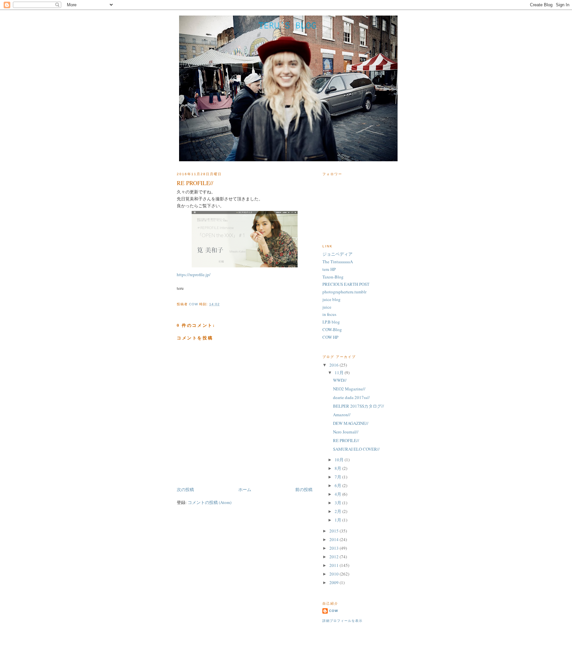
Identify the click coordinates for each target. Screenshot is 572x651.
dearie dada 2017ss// (351, 397)
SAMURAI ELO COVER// (356, 449)
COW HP (330, 337)
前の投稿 (303, 489)
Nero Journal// (345, 432)
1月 (338, 520)
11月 (340, 373)
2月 (338, 511)
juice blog (331, 299)
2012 (334, 557)
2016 (334, 365)
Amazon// (342, 415)
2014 (334, 539)
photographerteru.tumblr (344, 292)
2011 (334, 565)
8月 (338, 468)
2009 (334, 582)
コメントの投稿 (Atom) (209, 502)
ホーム (244, 489)
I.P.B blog (331, 322)
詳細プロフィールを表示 (342, 621)
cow (333, 611)
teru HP (329, 269)
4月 (338, 494)
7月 (338, 477)
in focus (329, 314)
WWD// (340, 380)
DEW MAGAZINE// (350, 423)
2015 (334, 531)
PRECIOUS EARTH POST (345, 284)
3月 (338, 503)
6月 (338, 485)
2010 (334, 574)
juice (326, 307)
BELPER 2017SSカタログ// (358, 406)
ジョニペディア (337, 254)
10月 (340, 460)
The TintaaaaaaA (337, 262)
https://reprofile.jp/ (194, 274)
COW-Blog (332, 329)
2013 (334, 548)
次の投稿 (185, 489)
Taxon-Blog (333, 277)
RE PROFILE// (346, 440)
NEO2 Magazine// (349, 389)
